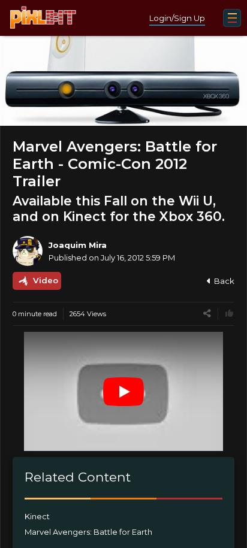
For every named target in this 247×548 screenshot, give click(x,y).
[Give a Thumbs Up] (229, 313)
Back (224, 281)
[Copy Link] (207, 313)
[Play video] (123, 391)
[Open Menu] (232, 18)
